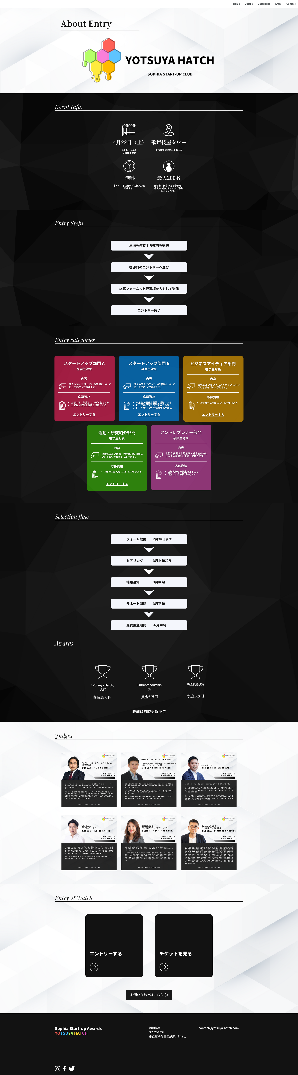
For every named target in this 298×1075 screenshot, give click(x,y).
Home (236, 3)
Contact (291, 3)
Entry (278, 3)
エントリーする (84, 414)
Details (249, 3)
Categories (264, 3)
